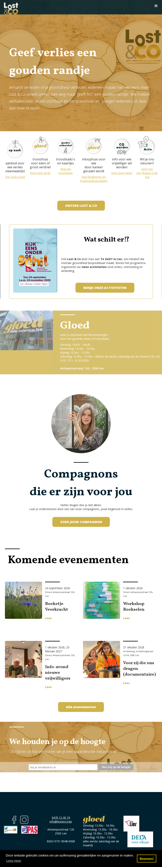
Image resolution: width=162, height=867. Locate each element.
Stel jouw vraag (15, 177)
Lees (48, 618)
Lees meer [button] (13, 860)
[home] (11, 7)
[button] (156, 6)
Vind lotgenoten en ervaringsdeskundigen (93, 179)
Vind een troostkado (65, 171)
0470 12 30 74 (61, 817)
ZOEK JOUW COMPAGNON (81, 522)
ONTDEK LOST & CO (81, 205)
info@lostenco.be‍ (61, 821)
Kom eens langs (40, 173)
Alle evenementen (81, 707)
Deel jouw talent (121, 173)
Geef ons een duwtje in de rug (147, 173)
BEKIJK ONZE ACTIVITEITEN (104, 288)
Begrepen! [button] (147, 858)
